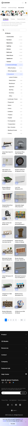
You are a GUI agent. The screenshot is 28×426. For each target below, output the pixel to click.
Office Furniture (12, 68)
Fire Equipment (11, 121)
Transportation (11, 124)
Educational (11, 74)
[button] (18, 320)
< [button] (3, 320)
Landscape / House (12, 99)
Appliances (10, 58)
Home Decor (10, 55)
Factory (10, 133)
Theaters (10, 114)
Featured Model (21, 19)
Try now (13, 423)
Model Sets (10, 43)
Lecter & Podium (13, 77)
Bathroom (9, 52)
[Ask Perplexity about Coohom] (6, 382)
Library (9, 108)
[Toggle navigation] (25, 2)
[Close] (26, 422)
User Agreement (13, 400)
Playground (11, 102)
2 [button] (8, 320)
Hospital (10, 117)
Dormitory (11, 92)
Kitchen (9, 49)
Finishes (13, 19)
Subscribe (23, 392)
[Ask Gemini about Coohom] (13, 382)
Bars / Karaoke (11, 127)
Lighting (9, 46)
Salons (9, 105)
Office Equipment (12, 71)
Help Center (5, 374)
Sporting (11, 89)
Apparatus (11, 86)
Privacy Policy (5, 400)
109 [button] (21, 320)
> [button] (24, 320)
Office (10, 96)
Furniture (9, 39)
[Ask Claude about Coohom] (9, 382)
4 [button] (13, 320)
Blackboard (12, 83)
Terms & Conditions (22, 400)
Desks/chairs (12, 80)
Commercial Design (12, 7)
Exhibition (10, 111)
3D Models (3, 7)
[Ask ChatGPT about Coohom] (2, 382)
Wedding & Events (12, 130)
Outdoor (9, 61)
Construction (10, 36)
